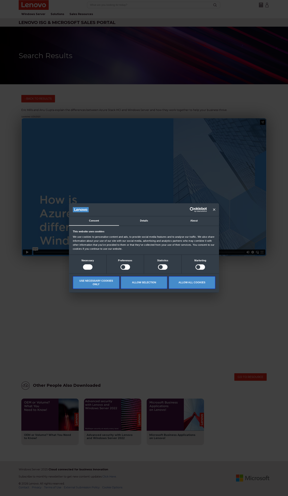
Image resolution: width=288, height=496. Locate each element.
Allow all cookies (191, 282)
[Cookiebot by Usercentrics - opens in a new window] (192, 209)
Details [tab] (144, 220)
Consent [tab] (94, 220)
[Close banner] (214, 210)
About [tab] (194, 220)
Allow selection (144, 282)
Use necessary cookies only (96, 282)
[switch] (125, 267)
